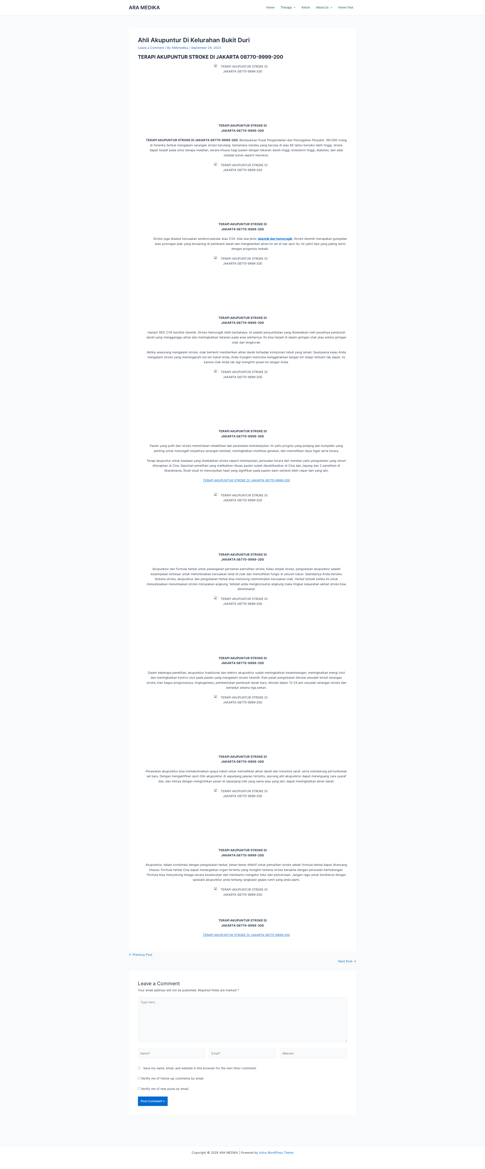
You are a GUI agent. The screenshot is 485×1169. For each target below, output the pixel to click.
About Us (322, 7)
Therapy (286, 7)
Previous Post (140, 954)
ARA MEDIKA (144, 7)
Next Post (347, 961)
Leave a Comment (151, 48)
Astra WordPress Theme (276, 1152)
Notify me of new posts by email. (165, 1089)
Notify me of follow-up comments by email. (172, 1078)
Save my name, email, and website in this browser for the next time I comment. (200, 1068)
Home (270, 7)
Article (305, 7)
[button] (294, 7)
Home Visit (345, 7)
